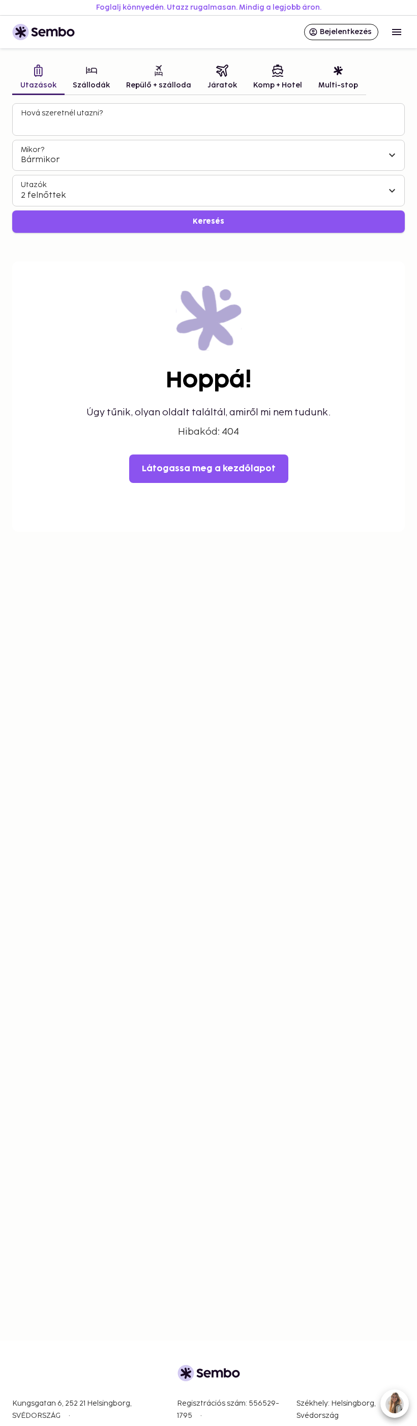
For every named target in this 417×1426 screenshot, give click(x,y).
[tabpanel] (208, 168)
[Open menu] (397, 32)
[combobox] (209, 124)
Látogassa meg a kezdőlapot (209, 469)
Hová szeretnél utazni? (62, 113)
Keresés (208, 221)
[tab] (38, 78)
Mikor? (32, 149)
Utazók (34, 184)
